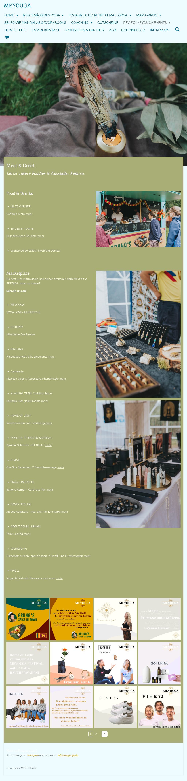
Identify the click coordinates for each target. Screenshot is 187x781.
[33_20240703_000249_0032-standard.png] (115, 663)
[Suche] (177, 29)
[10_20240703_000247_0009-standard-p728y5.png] (72, 619)
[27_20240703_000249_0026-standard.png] (159, 663)
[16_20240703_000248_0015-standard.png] (72, 663)
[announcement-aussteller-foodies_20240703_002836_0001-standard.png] (115, 707)
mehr (29, 214)
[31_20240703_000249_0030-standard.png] (72, 707)
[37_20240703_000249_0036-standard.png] (159, 619)
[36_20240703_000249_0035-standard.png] (115, 619)
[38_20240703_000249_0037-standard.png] (27, 663)
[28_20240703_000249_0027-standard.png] (27, 707)
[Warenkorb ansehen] (7, 37)
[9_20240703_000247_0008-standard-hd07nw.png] (27, 619)
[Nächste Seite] (105, 734)
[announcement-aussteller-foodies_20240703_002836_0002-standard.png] (159, 707)
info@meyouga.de (68, 755)
